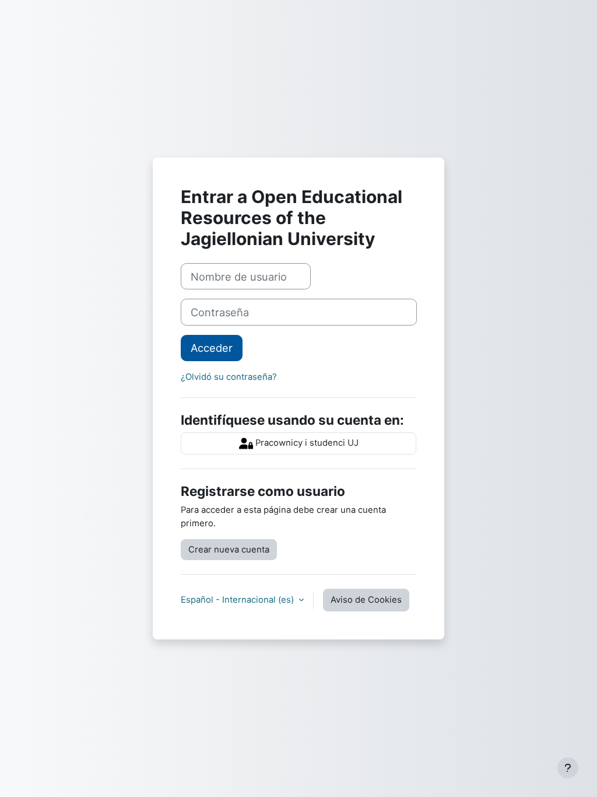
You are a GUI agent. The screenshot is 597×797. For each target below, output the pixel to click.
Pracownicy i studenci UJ (306, 443)
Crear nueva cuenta (228, 549)
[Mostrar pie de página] (567, 767)
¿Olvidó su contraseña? (229, 377)
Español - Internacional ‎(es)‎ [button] (238, 600)
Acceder (212, 347)
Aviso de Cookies (366, 600)
